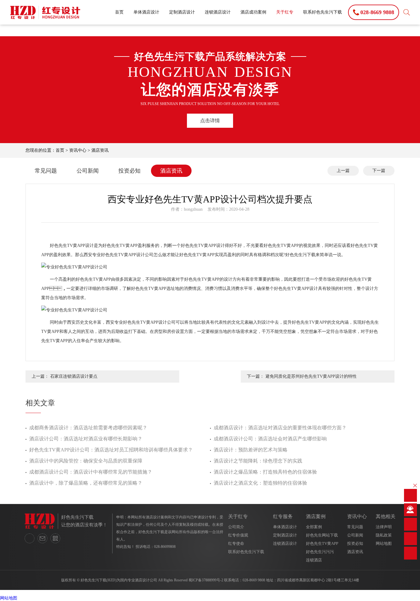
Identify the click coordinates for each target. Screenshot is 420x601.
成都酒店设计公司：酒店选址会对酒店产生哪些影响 (270, 438)
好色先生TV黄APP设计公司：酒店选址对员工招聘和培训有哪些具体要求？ (111, 449)
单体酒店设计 (146, 12)
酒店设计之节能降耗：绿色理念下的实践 (258, 460)
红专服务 (283, 516)
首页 (119, 12)
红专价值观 (238, 535)
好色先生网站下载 (322, 535)
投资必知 (129, 171)
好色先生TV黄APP (322, 543)
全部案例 (314, 527)
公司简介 (236, 527)
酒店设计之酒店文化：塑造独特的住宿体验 (260, 483)
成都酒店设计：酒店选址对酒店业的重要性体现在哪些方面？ (280, 427)
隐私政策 (384, 535)
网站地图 (384, 543)
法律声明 (384, 527)
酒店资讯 (100, 150)
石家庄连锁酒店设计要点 (73, 376)
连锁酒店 (314, 560)
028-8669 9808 (254, 580)
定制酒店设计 (182, 12)
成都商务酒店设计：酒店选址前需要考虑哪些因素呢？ (88, 427)
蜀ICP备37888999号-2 (205, 580)
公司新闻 (88, 171)
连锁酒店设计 (218, 12)
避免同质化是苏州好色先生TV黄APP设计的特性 (311, 376)
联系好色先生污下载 (322, 12)
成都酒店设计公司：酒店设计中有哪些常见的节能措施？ (90, 471)
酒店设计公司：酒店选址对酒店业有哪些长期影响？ (85, 438)
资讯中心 (77, 150)
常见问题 (46, 171)
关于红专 (284, 12)
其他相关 (385, 516)
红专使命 (236, 543)
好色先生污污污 (320, 551)
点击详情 (210, 120)
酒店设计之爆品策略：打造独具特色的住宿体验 (265, 471)
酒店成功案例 (253, 12)
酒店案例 (316, 516)
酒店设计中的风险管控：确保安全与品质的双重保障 (85, 460)
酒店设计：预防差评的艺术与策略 (250, 449)
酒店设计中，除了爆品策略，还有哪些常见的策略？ (85, 483)
